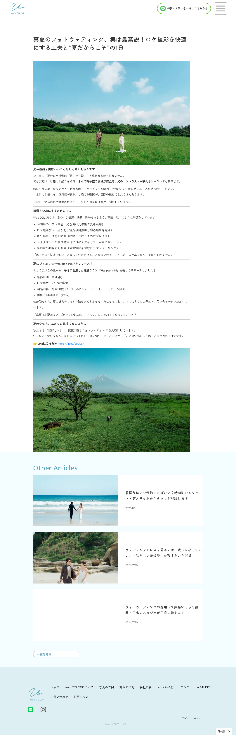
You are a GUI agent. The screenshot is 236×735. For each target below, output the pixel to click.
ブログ (184, 687)
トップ (55, 687)
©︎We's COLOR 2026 (115, 724)
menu (221, 8)
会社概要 (146, 687)
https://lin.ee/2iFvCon (71, 343)
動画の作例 (126, 687)
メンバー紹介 (166, 687)
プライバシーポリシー (192, 718)
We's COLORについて (79, 687)
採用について (82, 697)
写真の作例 (106, 687)
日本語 (221, 731)
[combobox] (224, 731)
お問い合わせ (59, 697)
